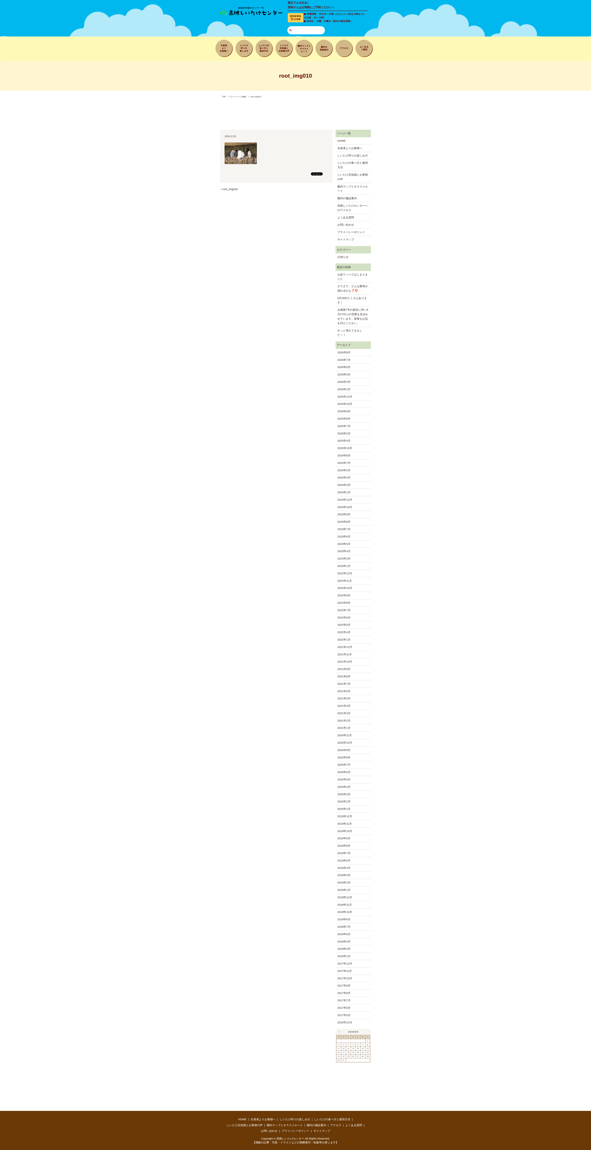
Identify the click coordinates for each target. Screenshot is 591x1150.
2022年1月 (344, 639)
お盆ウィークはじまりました (352, 277)
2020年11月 (344, 735)
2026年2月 (344, 389)
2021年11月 (344, 654)
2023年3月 (344, 558)
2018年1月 (344, 956)
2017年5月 (344, 1015)
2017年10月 (344, 978)
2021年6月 (344, 691)
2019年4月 (344, 867)
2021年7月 (344, 683)
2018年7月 (344, 926)
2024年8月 (344, 455)
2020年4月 (344, 786)
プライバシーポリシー (351, 232)
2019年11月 (344, 823)
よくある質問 (364, 48)
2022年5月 (344, 624)
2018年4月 (344, 941)
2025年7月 (344, 426)
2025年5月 (344, 433)
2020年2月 (344, 801)
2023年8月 (344, 521)
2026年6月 (344, 367)
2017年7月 (344, 1000)
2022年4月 (344, 632)
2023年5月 (344, 543)
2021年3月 (344, 713)
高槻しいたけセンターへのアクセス (352, 208)
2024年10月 (344, 448)
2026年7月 (344, 359)
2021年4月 (344, 705)
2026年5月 (344, 374)
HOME (341, 140)
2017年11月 (344, 971)
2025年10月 (344, 403)
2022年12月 (344, 573)
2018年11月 (344, 904)
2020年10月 (344, 742)
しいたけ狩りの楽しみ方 (244, 48)
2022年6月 (344, 617)
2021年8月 (344, 676)
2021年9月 (344, 669)
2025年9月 (344, 411)
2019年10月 (344, 831)
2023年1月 (344, 566)
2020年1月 (344, 808)
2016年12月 (344, 1022)
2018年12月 (344, 897)
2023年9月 (344, 514)
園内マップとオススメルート (304, 48)
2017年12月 (344, 963)
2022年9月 (344, 595)
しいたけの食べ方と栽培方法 (264, 48)
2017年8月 (344, 993)
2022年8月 (344, 602)
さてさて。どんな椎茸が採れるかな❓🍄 (352, 288)
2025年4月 (344, 440)
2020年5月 (344, 779)
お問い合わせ (345, 224)
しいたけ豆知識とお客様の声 (284, 48)
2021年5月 (344, 698)
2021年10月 (344, 661)
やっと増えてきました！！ (349, 333)
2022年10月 (344, 588)
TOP (224, 97)
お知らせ (342, 256)
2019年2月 (344, 882)
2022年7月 (344, 610)
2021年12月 (344, 647)
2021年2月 (344, 720)
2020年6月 (344, 772)
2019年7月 (344, 853)
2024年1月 (344, 492)
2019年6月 (344, 860)
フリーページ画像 (238, 97)
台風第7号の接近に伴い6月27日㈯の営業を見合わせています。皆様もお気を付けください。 (352, 316)
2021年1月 (344, 727)
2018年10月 (344, 912)
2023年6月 (344, 536)
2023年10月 (344, 507)
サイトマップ (345, 239)
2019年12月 (344, 816)
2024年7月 (344, 462)
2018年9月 (344, 919)
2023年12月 (344, 499)
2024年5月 (344, 470)
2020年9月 (344, 750)
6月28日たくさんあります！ (352, 300)
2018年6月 (344, 934)
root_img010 (230, 189)
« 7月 (340, 1031)
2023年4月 (344, 551)
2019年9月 (344, 838)
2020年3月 (344, 794)
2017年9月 (344, 985)
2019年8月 (344, 845)
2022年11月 (344, 580)
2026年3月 (344, 381)
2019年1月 (344, 890)
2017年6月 (344, 1007)
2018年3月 (344, 948)
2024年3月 (344, 484)
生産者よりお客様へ (224, 48)
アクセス (344, 48)
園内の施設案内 (324, 48)
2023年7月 (344, 529)
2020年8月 (344, 757)
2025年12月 (344, 396)
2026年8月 (344, 352)
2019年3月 (344, 875)
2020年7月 (344, 764)
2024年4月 (344, 477)
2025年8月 (344, 418)
